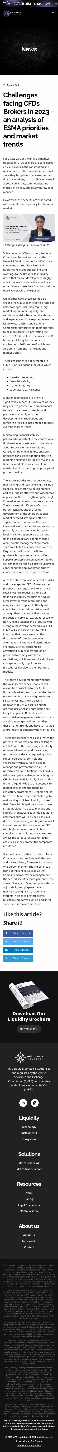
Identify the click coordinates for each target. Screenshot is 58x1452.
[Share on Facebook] (18, 933)
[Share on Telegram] (18, 958)
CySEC (28, 1089)
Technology (29, 1127)
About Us (29, 1235)
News (29, 1193)
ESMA (25, 348)
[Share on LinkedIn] (18, 950)
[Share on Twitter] (18, 941)
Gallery (29, 1199)
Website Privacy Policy (29, 1445)
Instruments (29, 1133)
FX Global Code (29, 1211)
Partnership (29, 1241)
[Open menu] (53, 13)
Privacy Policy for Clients (29, 1441)
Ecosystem (29, 1139)
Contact (29, 1247)
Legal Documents (29, 1205)
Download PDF (29, 1029)
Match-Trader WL (29, 1163)
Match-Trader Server (29, 1169)
